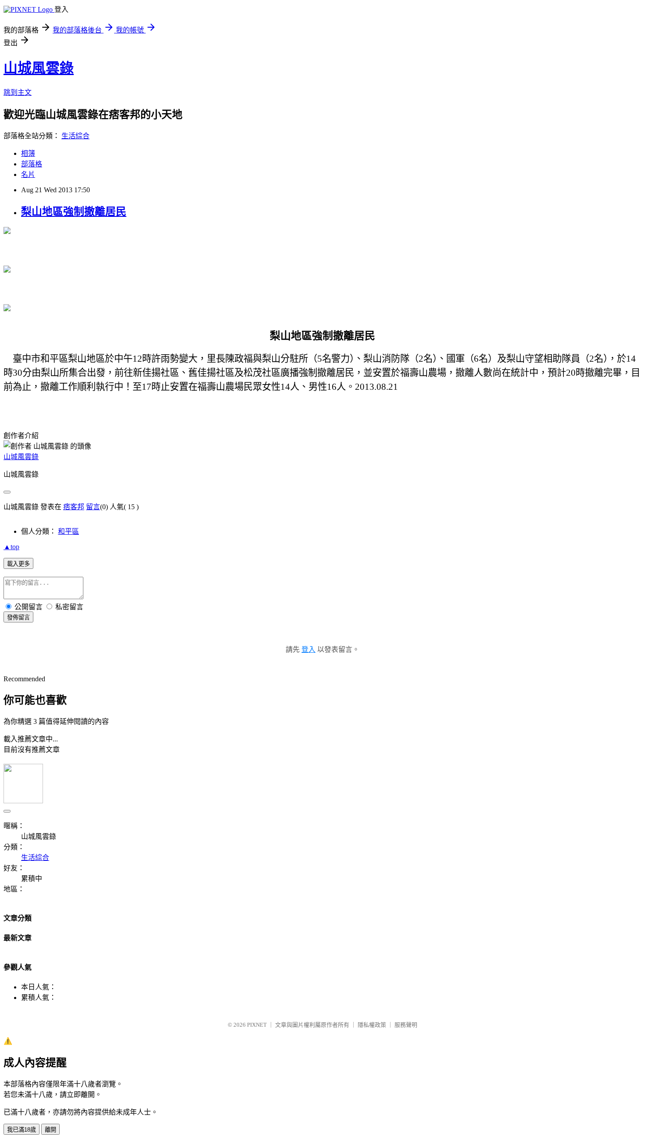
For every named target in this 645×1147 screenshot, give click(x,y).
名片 (28, 174)
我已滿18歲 (21, 1129)
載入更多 (18, 564)
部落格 (31, 164)
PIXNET (257, 1024)
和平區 (68, 531)
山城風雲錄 (39, 68)
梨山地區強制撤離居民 (73, 211)
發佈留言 (18, 617)
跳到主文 (18, 92)
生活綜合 (75, 136)
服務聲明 (405, 1024)
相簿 (28, 153)
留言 (93, 507)
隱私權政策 (372, 1024)
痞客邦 (73, 507)
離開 (50, 1129)
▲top (11, 546)
